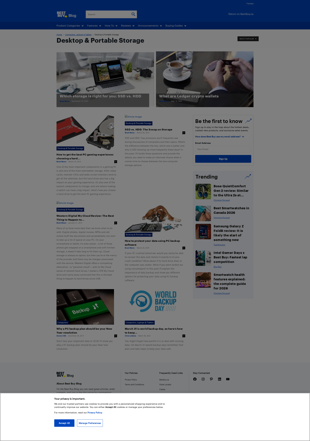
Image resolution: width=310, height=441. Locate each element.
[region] (155, 417)
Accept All (64, 423)
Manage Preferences (90, 423)
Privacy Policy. (95, 412)
